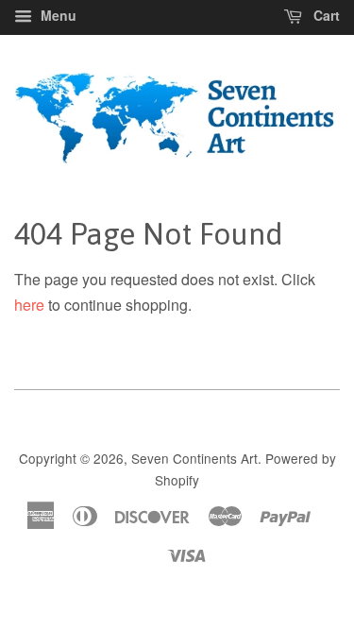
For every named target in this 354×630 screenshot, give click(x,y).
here (29, 304)
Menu (56, 15)
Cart (325, 15)
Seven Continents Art (194, 458)
